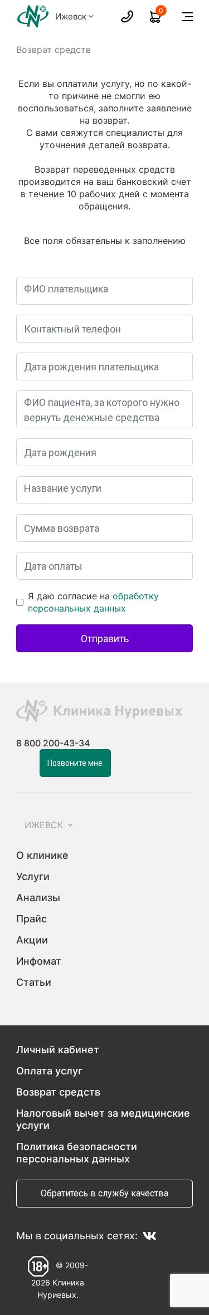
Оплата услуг (49, 1071)
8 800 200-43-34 (53, 743)
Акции (32, 940)
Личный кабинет (57, 1049)
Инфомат (38, 961)
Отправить (105, 638)
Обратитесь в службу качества (104, 1193)
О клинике (42, 855)
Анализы (38, 897)
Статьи (33, 982)
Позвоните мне (75, 763)
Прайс (31, 919)
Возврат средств (58, 1092)
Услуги (33, 876)
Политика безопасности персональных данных (76, 1153)
